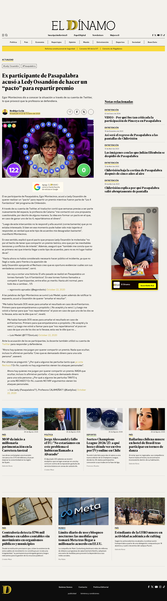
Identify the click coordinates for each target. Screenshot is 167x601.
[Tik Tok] (164, 587)
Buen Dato (152, 42)
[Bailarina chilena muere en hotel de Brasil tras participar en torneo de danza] (147, 419)
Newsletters (98, 35)
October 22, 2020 (56, 289)
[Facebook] (152, 35)
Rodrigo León (17, 110)
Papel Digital (80, 35)
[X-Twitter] (155, 35)
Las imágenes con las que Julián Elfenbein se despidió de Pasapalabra (135, 154)
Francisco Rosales (93, 466)
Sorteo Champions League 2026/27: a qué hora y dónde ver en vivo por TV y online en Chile (104, 444)
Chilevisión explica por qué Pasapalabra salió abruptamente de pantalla (132, 189)
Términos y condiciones (89, 593)
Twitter (6, 344)
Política (13, 42)
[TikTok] (164, 35)
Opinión (72, 42)
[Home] (83, 24)
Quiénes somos (65, 587)
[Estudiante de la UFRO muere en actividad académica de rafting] (140, 511)
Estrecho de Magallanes (112, 49)
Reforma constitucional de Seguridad (60, 49)
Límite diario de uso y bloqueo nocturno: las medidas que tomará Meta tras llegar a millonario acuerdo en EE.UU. (80, 538)
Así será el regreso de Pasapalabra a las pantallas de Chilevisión (131, 136)
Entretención (103, 42)
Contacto (83, 587)
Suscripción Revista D (57, 35)
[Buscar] (6, 35)
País (26, 42)
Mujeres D (114, 35)
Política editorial (100, 587)
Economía (39, 42)
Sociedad (136, 42)
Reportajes (56, 42)
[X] (152, 587)
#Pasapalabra (29, 66)
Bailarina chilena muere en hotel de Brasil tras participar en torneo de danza (147, 444)
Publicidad (72, 593)
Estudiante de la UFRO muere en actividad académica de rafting (138, 534)
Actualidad (7, 60)
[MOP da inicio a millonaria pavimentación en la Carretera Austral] (20, 419)
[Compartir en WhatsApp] (91, 112)
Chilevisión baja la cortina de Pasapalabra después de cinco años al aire (133, 172)
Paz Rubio (61, 559)
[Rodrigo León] (5, 112)
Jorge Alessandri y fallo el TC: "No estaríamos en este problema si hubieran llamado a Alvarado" (62, 446)
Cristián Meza (49, 470)
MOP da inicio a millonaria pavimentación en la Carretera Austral (17, 444)
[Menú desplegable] (3, 35)
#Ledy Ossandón (11, 66)
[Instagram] (161, 35)
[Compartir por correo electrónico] (70, 112)
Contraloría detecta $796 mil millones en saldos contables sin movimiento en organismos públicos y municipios (26, 538)
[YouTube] (158, 35)
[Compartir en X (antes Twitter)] (84, 112)
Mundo (86, 42)
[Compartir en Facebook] (77, 112)
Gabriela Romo (7, 466)
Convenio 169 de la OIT (88, 49)
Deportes (120, 42)
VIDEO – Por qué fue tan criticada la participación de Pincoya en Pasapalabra (133, 119)
